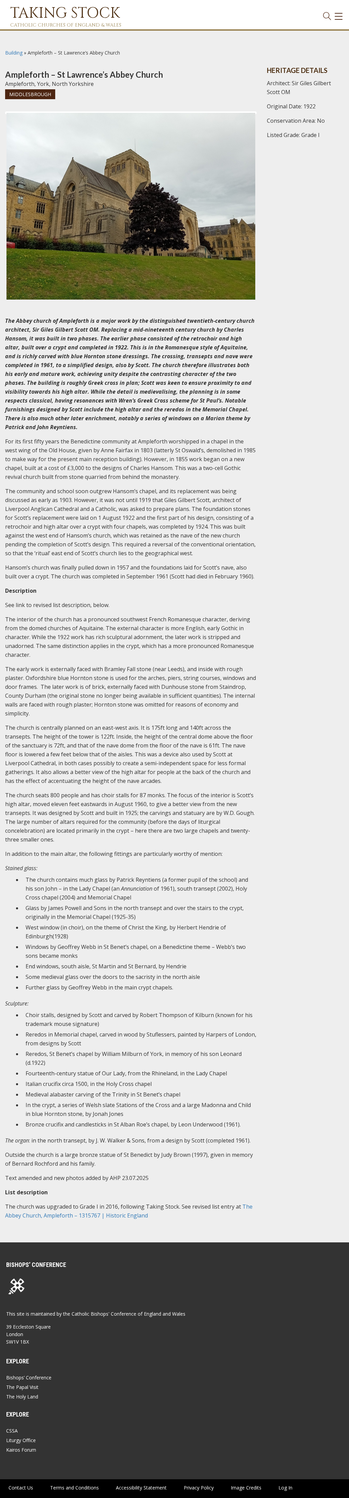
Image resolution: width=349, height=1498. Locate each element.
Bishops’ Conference (28, 1377)
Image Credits (246, 1487)
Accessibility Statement (141, 1487)
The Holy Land (22, 1396)
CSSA (12, 1430)
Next (266, 119)
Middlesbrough (30, 94)
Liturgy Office (21, 1440)
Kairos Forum (21, 1450)
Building (13, 52)
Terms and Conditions (74, 1487)
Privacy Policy (199, 1487)
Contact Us (21, 1487)
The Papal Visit (22, 1387)
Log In (285, 1487)
